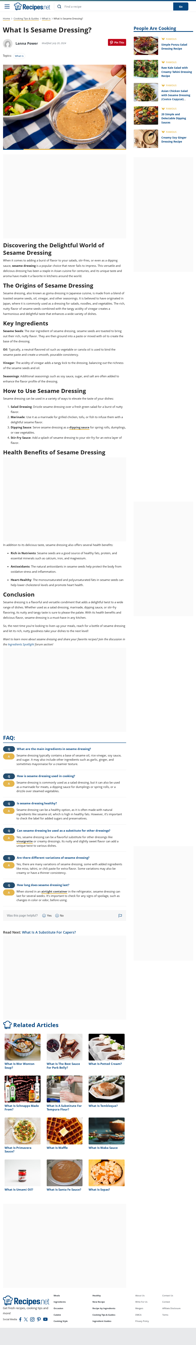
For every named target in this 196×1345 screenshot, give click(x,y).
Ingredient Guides (101, 1321)
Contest (166, 1301)
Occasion (58, 1308)
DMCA (138, 1314)
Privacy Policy (142, 1321)
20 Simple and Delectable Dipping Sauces (173, 118)
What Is (46, 18)
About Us (140, 1295)
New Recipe (98, 1301)
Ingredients (60, 1301)
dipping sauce (79, 427)
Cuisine (57, 1314)
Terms (165, 1314)
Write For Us (141, 1301)
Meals (57, 1295)
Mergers (139, 1308)
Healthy (96, 1295)
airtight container (54, 891)
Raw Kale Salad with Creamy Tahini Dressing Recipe (176, 72)
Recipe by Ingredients (103, 1308)
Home (6, 18)
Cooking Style (61, 1321)
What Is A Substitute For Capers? (49, 932)
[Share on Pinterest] (117, 42)
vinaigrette (24, 841)
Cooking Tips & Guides (26, 18)
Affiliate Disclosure (171, 1308)
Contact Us (167, 1295)
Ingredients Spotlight (21, 644)
